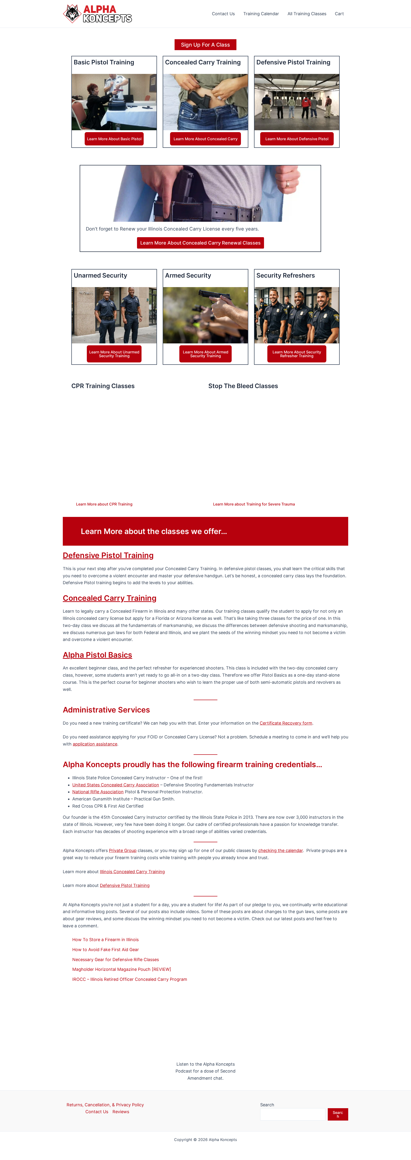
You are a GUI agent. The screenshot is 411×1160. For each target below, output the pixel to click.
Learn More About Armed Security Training (205, 354)
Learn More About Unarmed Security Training (114, 354)
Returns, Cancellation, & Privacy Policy (105, 1104)
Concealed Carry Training (110, 598)
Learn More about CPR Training (104, 504)
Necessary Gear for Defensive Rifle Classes (115, 959)
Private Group (123, 850)
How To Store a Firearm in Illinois (105, 939)
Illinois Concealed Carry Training (132, 871)
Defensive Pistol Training (108, 555)
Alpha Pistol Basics (97, 654)
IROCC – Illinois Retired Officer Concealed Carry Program (129, 979)
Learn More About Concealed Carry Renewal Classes (200, 243)
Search (267, 1104)
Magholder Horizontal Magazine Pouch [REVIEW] (121, 969)
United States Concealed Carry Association (115, 784)
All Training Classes (307, 13)
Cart (339, 13)
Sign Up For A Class (205, 45)
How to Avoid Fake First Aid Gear (105, 949)
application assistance (95, 743)
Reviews (121, 1111)
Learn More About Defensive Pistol (296, 138)
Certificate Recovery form (286, 723)
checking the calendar (280, 850)
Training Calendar (261, 13)
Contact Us (223, 13)
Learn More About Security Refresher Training (297, 354)
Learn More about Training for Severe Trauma (254, 504)
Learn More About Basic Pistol (114, 138)
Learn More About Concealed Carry (206, 138)
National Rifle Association (98, 791)
